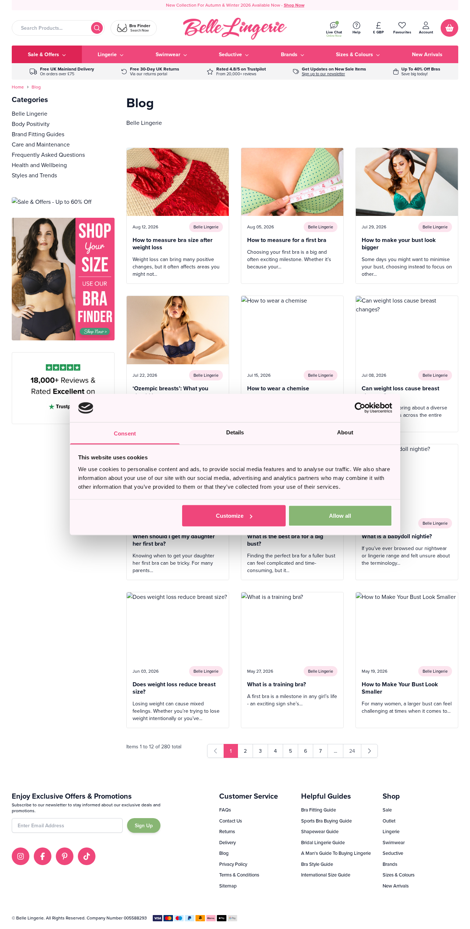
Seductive (393, 853)
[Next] (369, 751)
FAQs (225, 809)
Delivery (227, 842)
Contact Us (230, 820)
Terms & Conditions (239, 874)
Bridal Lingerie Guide (323, 842)
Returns (227, 831)
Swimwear (394, 842)
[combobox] (58, 28)
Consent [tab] (125, 433)
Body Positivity (31, 124)
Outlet (389, 820)
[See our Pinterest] (64, 856)
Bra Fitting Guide (318, 809)
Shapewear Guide (320, 831)
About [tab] (345, 432)
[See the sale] (416, 71)
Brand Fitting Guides (38, 134)
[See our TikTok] (86, 856)
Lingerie (391, 831)
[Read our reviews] (236, 71)
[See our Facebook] (42, 856)
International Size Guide (325, 874)
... (335, 751)
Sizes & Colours (399, 874)
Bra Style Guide (317, 864)
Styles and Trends (34, 175)
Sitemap (228, 885)
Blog (36, 87)
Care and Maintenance (41, 144)
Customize (229, 516)
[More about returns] (150, 71)
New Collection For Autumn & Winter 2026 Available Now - (235, 5)
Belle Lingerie (29, 113)
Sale (387, 809)
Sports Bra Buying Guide (326, 820)
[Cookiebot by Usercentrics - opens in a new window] (360, 407)
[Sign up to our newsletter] (329, 71)
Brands (390, 864)
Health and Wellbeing (39, 165)
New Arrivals (396, 885)
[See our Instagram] (20, 856)
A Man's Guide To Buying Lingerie (336, 853)
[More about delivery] (62, 71)
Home (18, 87)
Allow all (340, 516)
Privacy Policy (233, 864)
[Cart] (449, 28)
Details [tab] (235, 432)
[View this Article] (178, 215)
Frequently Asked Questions (48, 155)
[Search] (97, 28)
